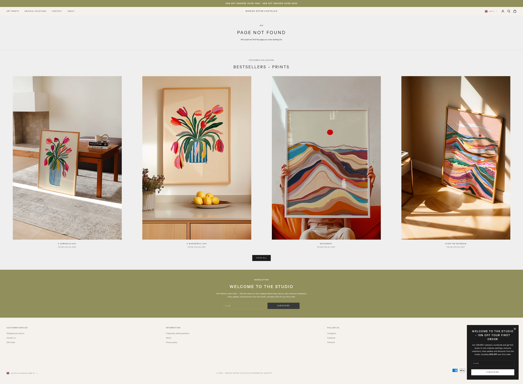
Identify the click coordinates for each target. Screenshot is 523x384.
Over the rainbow (455, 244)
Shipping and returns (15, 333)
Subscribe (492, 372)
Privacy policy (171, 342)
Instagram (331, 333)
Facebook (331, 338)
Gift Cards (11, 342)
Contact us (11, 338)
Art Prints (13, 11)
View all (261, 258)
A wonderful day (197, 244)
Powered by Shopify (262, 373)
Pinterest (331, 342)
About (71, 11)
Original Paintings (36, 11)
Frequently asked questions (177, 333)
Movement (326, 244)
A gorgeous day (67, 244)
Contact (57, 11)
